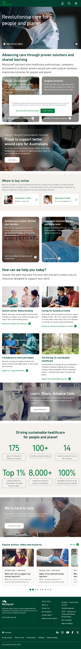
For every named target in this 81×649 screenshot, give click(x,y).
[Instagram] (62, 632)
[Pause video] (76, 44)
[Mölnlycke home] (7, 3)
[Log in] (62, 3)
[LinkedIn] (57, 632)
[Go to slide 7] (45, 589)
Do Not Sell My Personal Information (27, 110)
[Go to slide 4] (38, 589)
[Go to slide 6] (43, 589)
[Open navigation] (76, 3)
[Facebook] (72, 632)
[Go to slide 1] (30, 589)
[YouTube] (67, 632)
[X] (77, 632)
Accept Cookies (47, 110)
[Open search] (69, 3)
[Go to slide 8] (48, 589)
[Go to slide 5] (40, 589)
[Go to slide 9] (50, 589)
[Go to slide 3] (35, 589)
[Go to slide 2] (33, 589)
